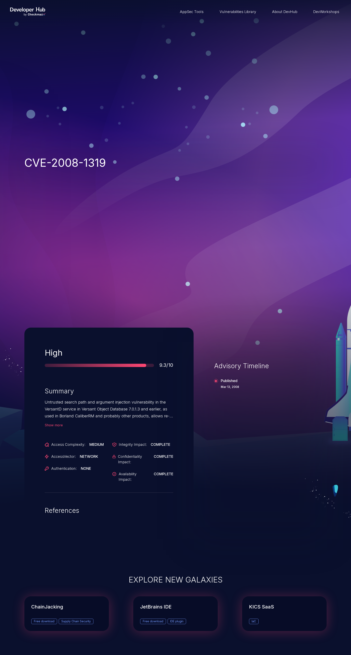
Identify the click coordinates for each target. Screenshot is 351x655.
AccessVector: (63, 456)
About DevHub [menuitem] (284, 12)
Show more (54, 425)
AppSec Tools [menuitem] (192, 12)
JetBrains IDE (156, 607)
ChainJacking (47, 607)
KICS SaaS (261, 607)
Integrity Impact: (133, 444)
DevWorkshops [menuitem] (326, 12)
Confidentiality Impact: (130, 459)
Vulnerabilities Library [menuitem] (238, 12)
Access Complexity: (68, 444)
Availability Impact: (127, 477)
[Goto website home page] (27, 11)
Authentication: (64, 468)
